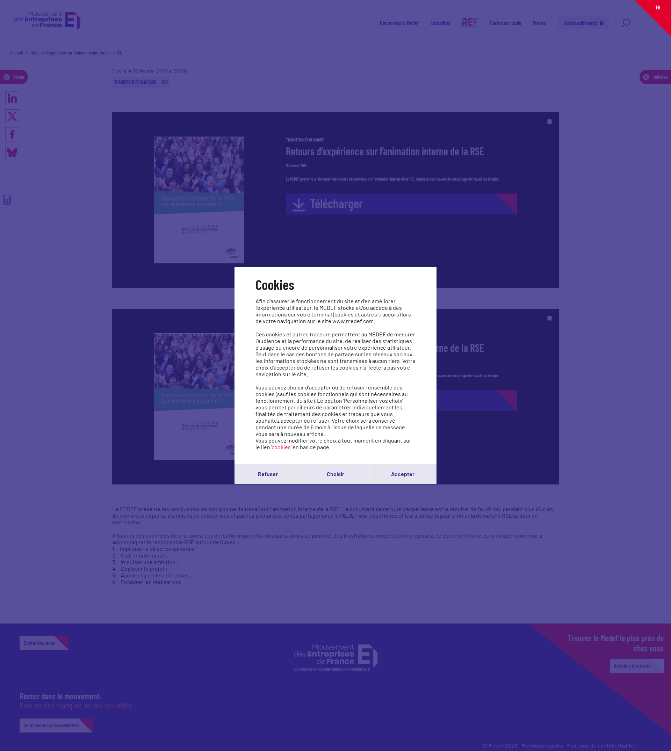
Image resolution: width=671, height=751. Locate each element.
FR (658, 7)
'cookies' (281, 447)
